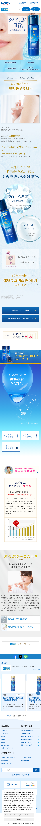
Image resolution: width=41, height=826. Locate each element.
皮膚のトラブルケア (27, 736)
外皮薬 (3, 736)
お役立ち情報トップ (27, 730)
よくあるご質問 (26, 757)
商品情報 (31, 62)
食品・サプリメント (7, 748)
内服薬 (3, 739)
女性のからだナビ (26, 745)
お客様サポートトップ (8, 757)
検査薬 (3, 742)
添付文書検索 (25, 760)
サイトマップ (25, 775)
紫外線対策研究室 (26, 739)
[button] (38, 693)
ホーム (3, 716)
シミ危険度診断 (10, 68)
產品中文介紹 (16, 775)
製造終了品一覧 (6, 763)
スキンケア (4, 733)
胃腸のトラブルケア (27, 742)
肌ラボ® (9, 716)
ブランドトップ (24, 644)
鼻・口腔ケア (5, 745)
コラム (31, 68)
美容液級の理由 (10, 62)
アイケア (4, 730)
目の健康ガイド (25, 733)
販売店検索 (4, 760)
